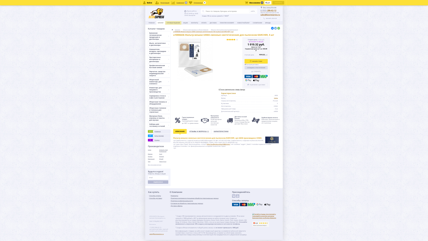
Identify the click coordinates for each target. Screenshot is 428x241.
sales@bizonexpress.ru (270, 15)
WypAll (161, 159)
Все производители (154, 165)
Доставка (213, 23)
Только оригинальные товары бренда (232, 89)
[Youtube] (237, 196)
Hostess (150, 156)
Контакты (194, 23)
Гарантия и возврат (227, 23)
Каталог (161, 23)
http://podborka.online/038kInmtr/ (218, 144)
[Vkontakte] (233, 196)
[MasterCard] (256, 76)
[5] (234, 40)
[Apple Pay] (256, 80)
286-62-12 (268, 10)
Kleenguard (151, 159)
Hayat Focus (162, 161)
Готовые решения (173, 23)
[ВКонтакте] (272, 28)
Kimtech (161, 156)
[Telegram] (275, 28)
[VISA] (248, 76)
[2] (229, 40)
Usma (149, 150)
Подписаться (158, 182)
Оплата (204, 23)
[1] (227, 40)
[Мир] (264, 76)
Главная (152, 23)
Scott (160, 154)
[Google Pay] (248, 80)
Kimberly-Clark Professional (163, 150)
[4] (233, 40)
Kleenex (150, 154)
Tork (149, 161)
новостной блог (243, 23)
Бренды (268, 23)
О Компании (257, 23)
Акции (185, 23)
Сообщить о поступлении (256, 68)
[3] (231, 40)
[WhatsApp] (278, 28)
